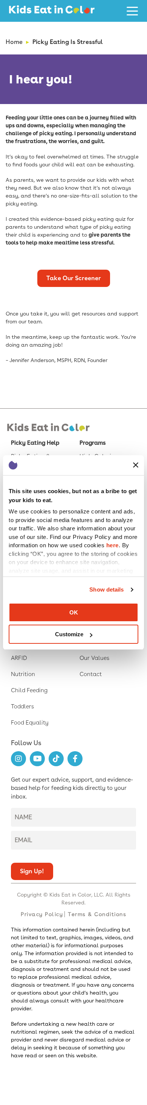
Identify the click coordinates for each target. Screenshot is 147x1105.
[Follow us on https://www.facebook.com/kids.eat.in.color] (75, 758)
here (112, 545)
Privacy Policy (42, 914)
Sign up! (32, 871)
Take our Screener (73, 278)
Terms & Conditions (97, 914)
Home (14, 41)
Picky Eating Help (35, 442)
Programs (93, 442)
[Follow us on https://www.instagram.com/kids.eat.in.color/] (18, 758)
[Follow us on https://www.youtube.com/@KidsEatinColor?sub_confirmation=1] (37, 758)
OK (73, 612)
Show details (106, 589)
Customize (69, 634)
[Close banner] (135, 465)
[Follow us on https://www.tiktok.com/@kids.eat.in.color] (56, 758)
